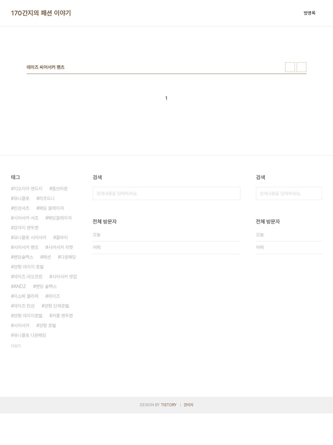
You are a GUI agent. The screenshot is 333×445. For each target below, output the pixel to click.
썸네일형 (290, 67)
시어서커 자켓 (60, 247)
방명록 (309, 13)
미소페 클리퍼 (26, 296)
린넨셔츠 (21, 208)
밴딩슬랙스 (23, 257)
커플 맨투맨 (62, 315)
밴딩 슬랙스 (46, 286)
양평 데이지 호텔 (29, 266)
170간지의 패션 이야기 (41, 13)
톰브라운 (60, 188)
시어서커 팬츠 (26, 247)
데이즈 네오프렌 (28, 276)
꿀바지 (62, 237)
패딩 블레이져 (51, 208)
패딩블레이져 (60, 218)
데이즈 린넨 (24, 306)
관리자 (188, 405)
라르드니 (47, 198)
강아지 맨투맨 (26, 227)
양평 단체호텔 (56, 306)
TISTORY (169, 405)
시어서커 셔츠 (26, 218)
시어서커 (21, 325)
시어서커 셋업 (64, 276)
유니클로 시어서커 (30, 237)
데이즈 (54, 296)
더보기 (16, 346)
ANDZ (20, 286)
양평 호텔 (47, 325)
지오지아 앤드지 (28, 188)
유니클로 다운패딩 (30, 335)
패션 (47, 257)
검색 (234, 193)
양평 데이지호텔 (28, 315)
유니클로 (21, 198)
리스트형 (301, 67)
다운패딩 (68, 257)
